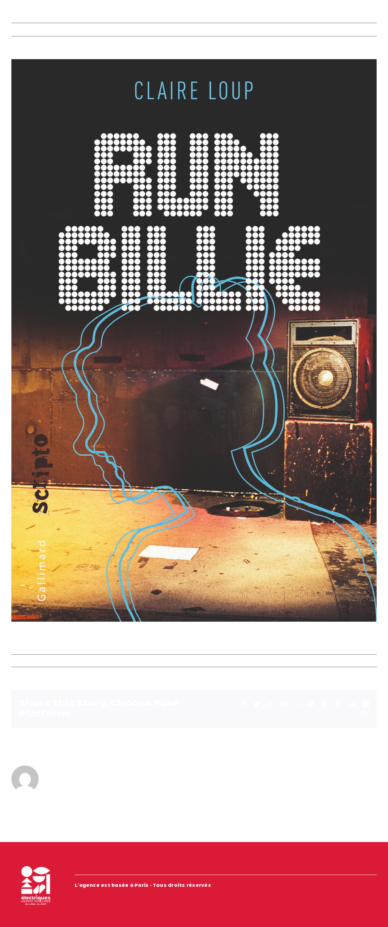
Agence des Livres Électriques (58, 661)
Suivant (360, 29)
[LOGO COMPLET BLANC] (35, 864)
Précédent (326, 29)
